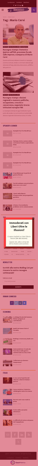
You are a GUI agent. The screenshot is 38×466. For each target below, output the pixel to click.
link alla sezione (21, 238)
